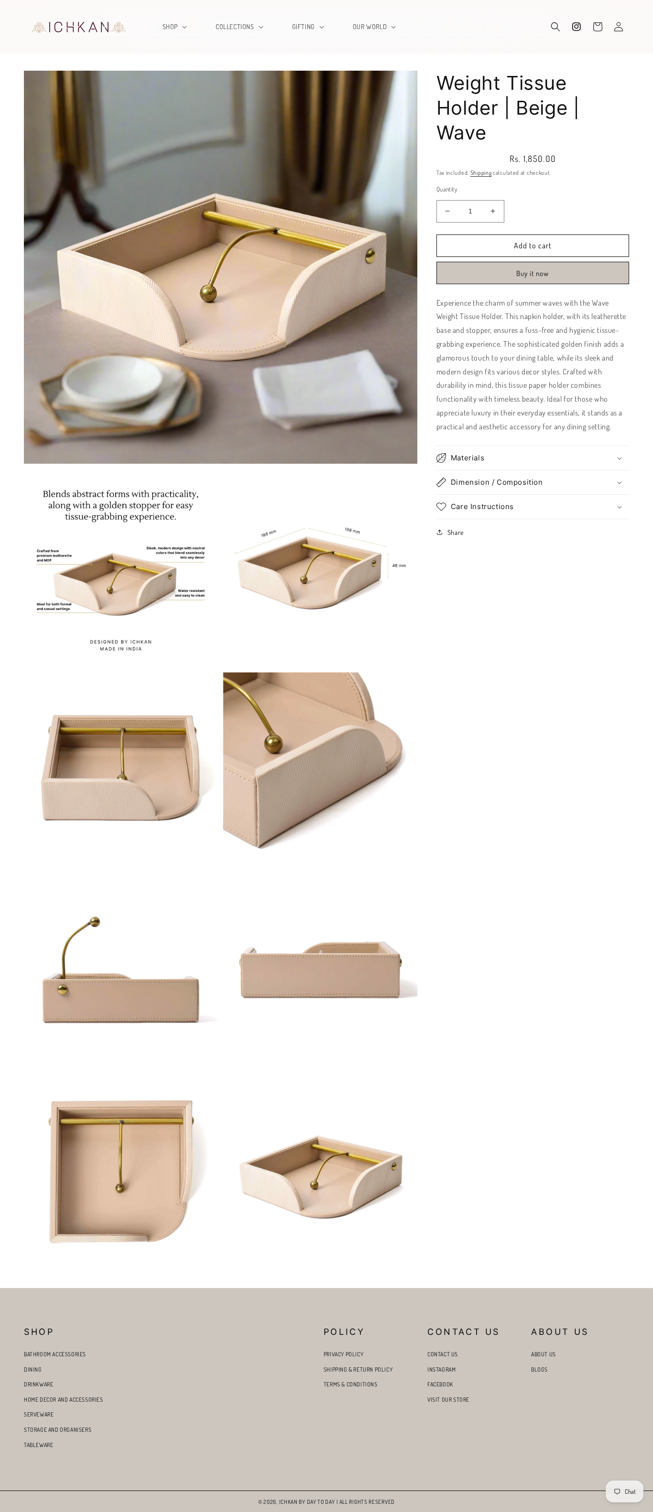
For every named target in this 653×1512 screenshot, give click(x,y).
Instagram (441, 1369)
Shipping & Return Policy (358, 1369)
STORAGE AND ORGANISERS (57, 1429)
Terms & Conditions (351, 1384)
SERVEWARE (39, 1414)
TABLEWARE (38, 1444)
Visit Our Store (448, 1399)
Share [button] (455, 532)
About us (543, 1354)
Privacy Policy (343, 1354)
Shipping (481, 172)
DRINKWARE (38, 1384)
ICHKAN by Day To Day (307, 1501)
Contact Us (442, 1354)
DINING (33, 1369)
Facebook (440, 1384)
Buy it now (532, 273)
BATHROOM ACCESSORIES (55, 1354)
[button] (174, 27)
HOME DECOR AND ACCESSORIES (63, 1399)
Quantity (446, 189)
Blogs (539, 1369)
